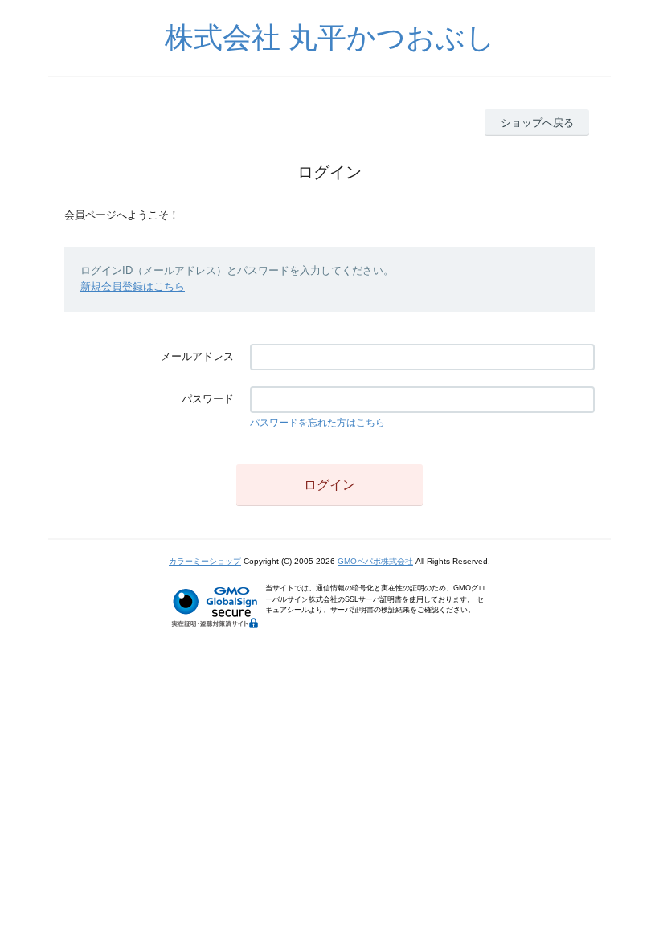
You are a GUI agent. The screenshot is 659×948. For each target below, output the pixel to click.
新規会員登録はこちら (132, 286)
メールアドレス (197, 356)
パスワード (208, 399)
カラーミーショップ (205, 561)
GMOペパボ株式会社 (375, 561)
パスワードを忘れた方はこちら (317, 422)
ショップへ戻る (537, 122)
